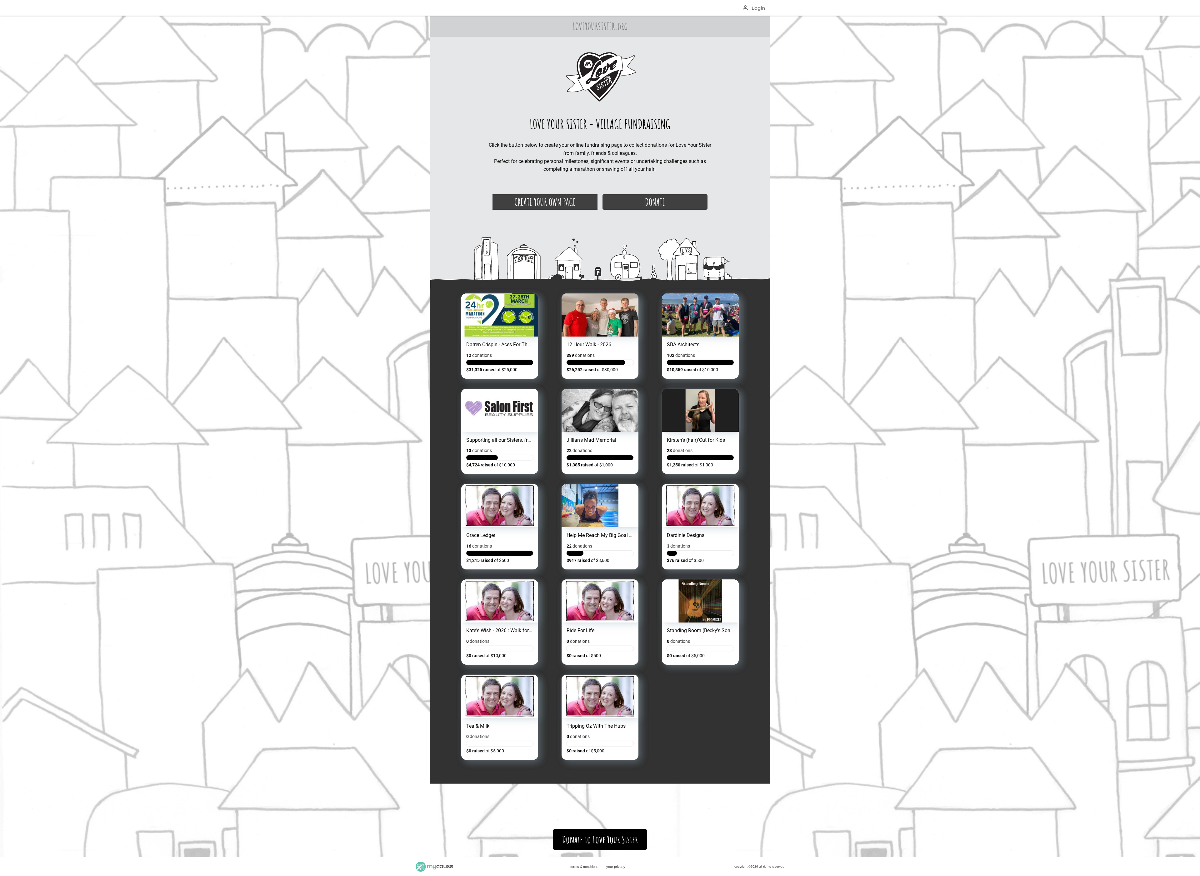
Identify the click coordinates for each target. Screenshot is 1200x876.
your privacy (615, 867)
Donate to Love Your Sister (600, 839)
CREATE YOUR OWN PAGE (545, 201)
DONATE (655, 201)
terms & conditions (584, 867)
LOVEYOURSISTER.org (600, 26)
